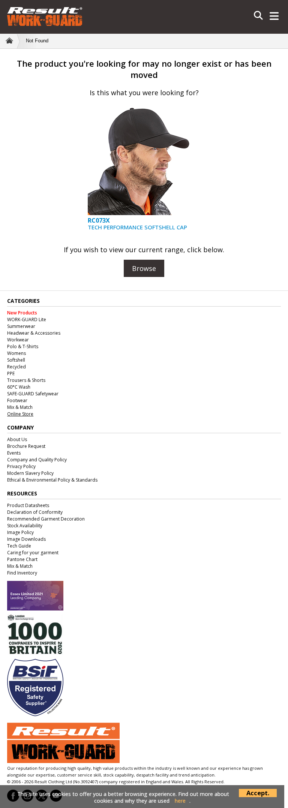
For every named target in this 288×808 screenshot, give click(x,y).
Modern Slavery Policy (30, 473)
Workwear (18, 340)
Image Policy (20, 532)
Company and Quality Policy (37, 459)
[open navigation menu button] (274, 17)
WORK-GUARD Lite (26, 319)
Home (9, 40)
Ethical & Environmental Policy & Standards (52, 480)
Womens (16, 353)
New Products (22, 313)
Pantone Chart (22, 559)
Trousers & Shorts (26, 380)
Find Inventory (22, 573)
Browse (144, 268)
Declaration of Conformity (35, 512)
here (180, 801)
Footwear (17, 400)
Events (14, 453)
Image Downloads (26, 539)
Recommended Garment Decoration (46, 519)
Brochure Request (26, 446)
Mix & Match (20, 407)
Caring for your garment (32, 552)
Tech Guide (19, 546)
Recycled (16, 367)
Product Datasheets (28, 505)
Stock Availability (24, 525)
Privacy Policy (21, 466)
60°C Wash (18, 387)
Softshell (16, 360)
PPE (11, 373)
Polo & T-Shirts (22, 346)
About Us (17, 439)
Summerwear (21, 326)
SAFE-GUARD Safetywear (32, 394)
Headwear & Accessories (33, 333)
